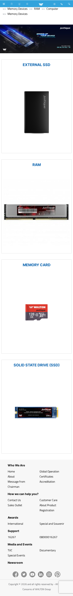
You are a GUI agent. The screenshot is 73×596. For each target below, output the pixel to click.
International (15, 523)
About (11, 476)
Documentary (48, 550)
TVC (10, 550)
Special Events (16, 555)
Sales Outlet (15, 505)
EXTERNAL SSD (36, 65)
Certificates (46, 476)
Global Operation (49, 471)
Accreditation (47, 481)
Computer (52, 9)
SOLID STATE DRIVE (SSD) (37, 365)
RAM (37, 9)
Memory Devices (18, 9)
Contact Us (14, 500)
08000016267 (48, 537)
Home (11, 471)
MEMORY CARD (36, 265)
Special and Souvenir (52, 523)
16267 (12, 537)
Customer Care (48, 500)
